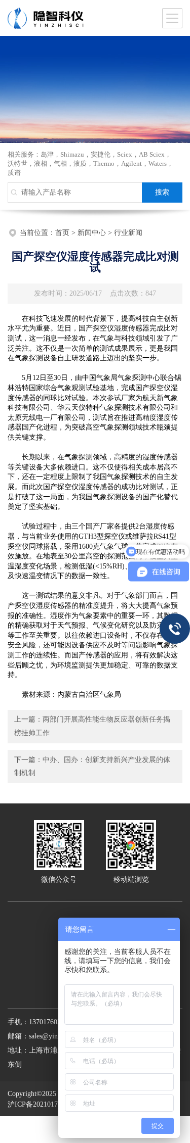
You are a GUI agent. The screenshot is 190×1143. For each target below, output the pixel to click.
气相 (60, 163)
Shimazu (72, 154)
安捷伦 (100, 154)
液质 (80, 163)
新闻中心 (92, 232)
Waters (157, 163)
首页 (62, 232)
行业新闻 (128, 232)
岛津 (47, 154)
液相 (40, 163)
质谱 (14, 172)
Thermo (104, 163)
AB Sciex (152, 154)
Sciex (124, 154)
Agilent (131, 163)
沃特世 (17, 163)
